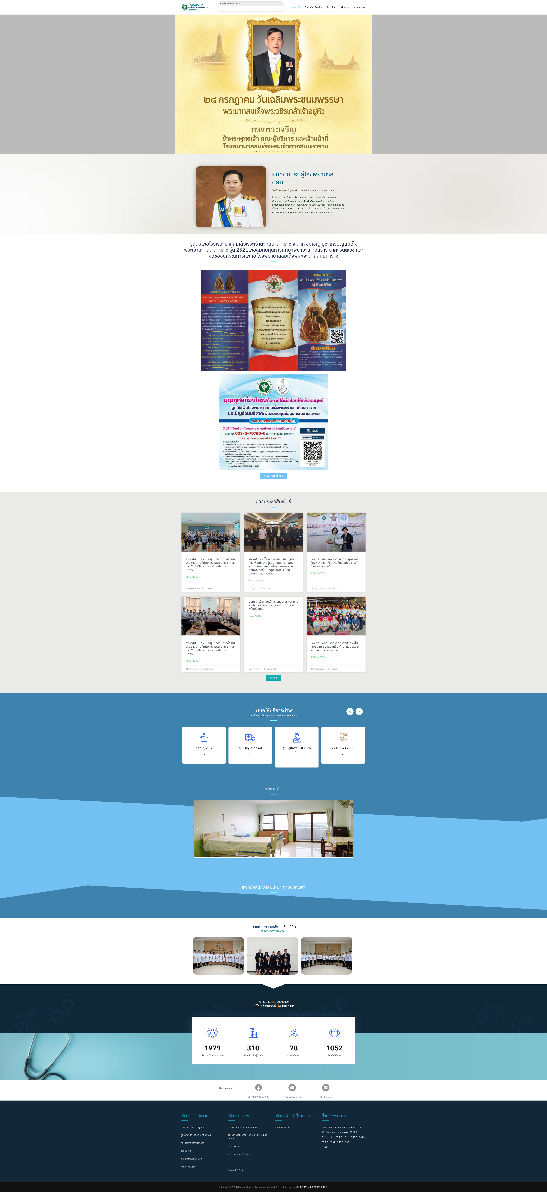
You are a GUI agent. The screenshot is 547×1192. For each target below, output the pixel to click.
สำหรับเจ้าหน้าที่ (282, 1127)
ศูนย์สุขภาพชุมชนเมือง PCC (250, 750)
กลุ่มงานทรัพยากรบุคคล (192, 1127)
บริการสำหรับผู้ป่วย (313, 7)
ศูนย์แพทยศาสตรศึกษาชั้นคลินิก (196, 1134)
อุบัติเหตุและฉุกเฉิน (204, 748)
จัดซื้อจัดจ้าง (233, 1146)
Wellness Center (296, 748)
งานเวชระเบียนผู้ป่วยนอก (240, 1154)
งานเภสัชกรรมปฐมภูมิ (191, 1158)
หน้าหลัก (296, 7)
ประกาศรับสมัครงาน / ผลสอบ (242, 1127)
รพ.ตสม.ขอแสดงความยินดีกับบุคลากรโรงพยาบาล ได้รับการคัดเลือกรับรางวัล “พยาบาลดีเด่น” (334, 562)
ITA (229, 1162)
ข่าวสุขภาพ (359, 7)
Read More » (193, 576)
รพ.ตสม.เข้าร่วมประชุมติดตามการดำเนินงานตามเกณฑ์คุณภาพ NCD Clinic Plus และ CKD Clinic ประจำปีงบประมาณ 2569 (210, 564)
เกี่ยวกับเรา (331, 7)
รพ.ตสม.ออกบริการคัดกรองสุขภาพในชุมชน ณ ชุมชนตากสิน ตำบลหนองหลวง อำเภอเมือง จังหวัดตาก (335, 646)
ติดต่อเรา (345, 7)
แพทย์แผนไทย (343, 748)
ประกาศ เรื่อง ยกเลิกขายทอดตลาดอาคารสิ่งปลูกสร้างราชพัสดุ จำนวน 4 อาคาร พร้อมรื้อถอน (273, 605)
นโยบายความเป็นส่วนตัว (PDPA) (312, 1186)
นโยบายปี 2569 (235, 1170)
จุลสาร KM (186, 1150)
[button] (254, 151)
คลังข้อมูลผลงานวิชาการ (192, 1142)
